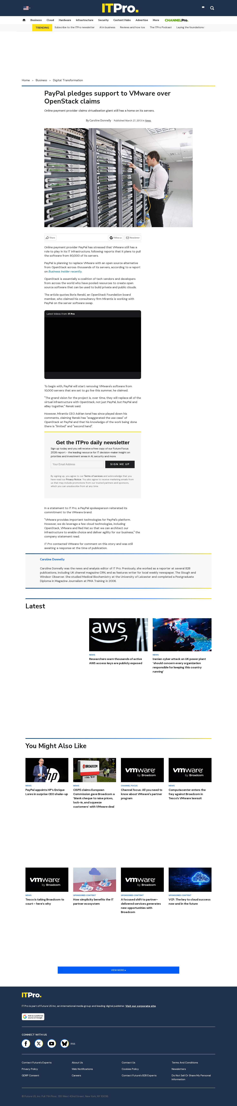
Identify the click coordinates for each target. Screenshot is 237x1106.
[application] (92, 344)
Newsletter (135, 237)
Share (52, 237)
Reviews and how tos (132, 27)
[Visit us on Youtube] (52, 1044)
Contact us (128, 1062)
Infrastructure (84, 20)
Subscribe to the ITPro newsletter (75, 27)
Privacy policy (30, 1069)
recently (65, 271)
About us (77, 1062)
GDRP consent (30, 1075)
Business (36, 20)
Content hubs (122, 20)
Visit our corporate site (140, 1006)
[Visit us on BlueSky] (63, 1044)
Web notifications (82, 1069)
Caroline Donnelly (100, 120)
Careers (76, 1075)
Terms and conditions (185, 1062)
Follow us (118, 237)
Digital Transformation (68, 80)
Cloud (50, 20)
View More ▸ (118, 970)
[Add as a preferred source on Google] (33, 1016)
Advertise (142, 20)
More (156, 20)
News (148, 120)
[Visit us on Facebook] (26, 1044)
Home (26, 80)
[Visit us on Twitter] (39, 1044)
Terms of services (93, 476)
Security (103, 20)
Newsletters (179, 1069)
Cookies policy (130, 1069)
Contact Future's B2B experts (139, 1075)
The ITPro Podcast (161, 27)
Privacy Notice (73, 479)
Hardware (65, 20)
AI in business (107, 27)
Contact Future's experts (37, 1062)
